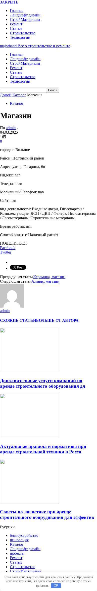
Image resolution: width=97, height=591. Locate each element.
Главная (16, 10)
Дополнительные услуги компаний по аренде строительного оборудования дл (42, 383)
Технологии (20, 37)
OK (56, 585)
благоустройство (24, 535)
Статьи (16, 28)
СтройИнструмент (26, 571)
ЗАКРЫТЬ (9, 2)
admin (11, 128)
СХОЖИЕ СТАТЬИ (18, 320)
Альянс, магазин (45, 281)
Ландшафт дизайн (25, 15)
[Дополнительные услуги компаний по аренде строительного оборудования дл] (29, 371)
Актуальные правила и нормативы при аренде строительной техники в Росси (43, 449)
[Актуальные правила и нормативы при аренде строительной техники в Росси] (29, 436)
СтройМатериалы (25, 19)
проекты (17, 553)
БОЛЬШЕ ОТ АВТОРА (57, 320)
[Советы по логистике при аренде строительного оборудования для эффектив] (29, 502)
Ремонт (16, 24)
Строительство (22, 33)
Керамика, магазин (49, 277)
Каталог (17, 103)
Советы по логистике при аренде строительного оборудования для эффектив (47, 514)
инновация (19, 540)
